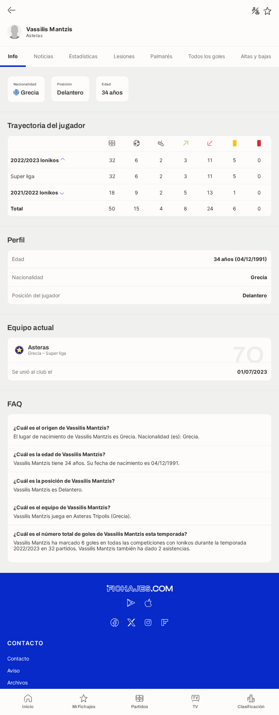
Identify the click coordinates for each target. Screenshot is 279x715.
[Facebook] (114, 622)
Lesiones (124, 56)
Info (13, 56)
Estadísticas (83, 56)
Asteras (34, 35)
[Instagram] (147, 622)
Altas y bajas (256, 56)
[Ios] (147, 602)
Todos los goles (206, 56)
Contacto (18, 658)
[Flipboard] (164, 622)
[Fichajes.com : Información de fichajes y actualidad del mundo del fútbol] (139, 589)
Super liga (23, 176)
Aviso (13, 670)
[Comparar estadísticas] (255, 11)
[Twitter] (131, 622)
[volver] (11, 11)
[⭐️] (267, 11)
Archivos (17, 682)
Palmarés (161, 56)
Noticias (43, 56)
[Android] (131, 602)
